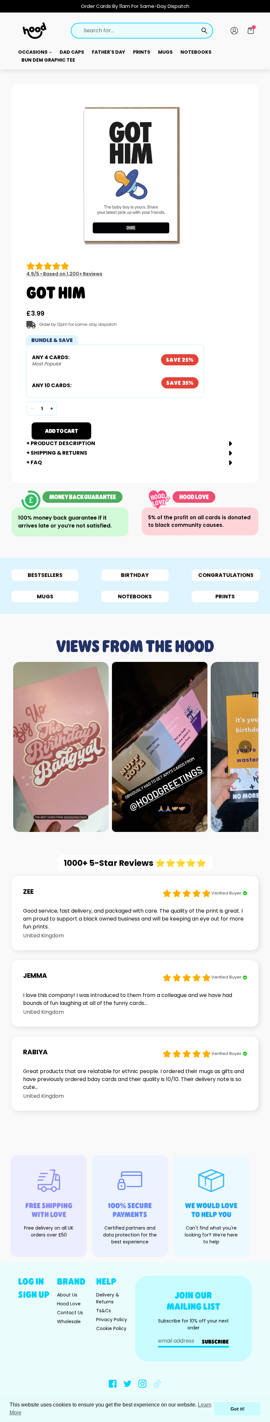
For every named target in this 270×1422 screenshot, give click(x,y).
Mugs (165, 52)
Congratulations (226, 575)
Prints (141, 52)
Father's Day (108, 52)
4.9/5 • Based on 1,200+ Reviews (64, 273)
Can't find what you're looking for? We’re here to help (211, 1235)
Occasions (33, 52)
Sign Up (33, 1294)
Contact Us (70, 1312)
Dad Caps (72, 52)
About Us (67, 1295)
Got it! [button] (237, 1408)
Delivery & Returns (107, 1298)
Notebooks (195, 52)
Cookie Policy (111, 1328)
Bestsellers (45, 575)
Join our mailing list (193, 1301)
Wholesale (69, 1321)
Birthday (135, 575)
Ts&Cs (103, 1310)
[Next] (245, 747)
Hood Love (69, 1303)
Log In (31, 1281)
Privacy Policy (111, 1319)
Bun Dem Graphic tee (48, 60)
